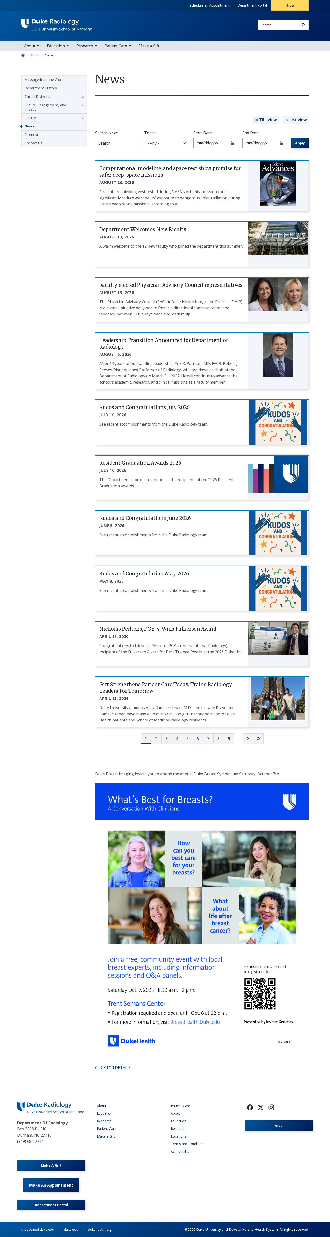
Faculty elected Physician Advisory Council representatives (170, 285)
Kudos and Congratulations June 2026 (145, 518)
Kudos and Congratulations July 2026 (144, 407)
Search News (107, 132)
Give (290, 5)
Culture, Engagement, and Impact (45, 107)
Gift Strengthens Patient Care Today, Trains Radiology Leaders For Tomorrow (165, 687)
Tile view (268, 119)
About (29, 46)
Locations (178, 1136)
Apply (300, 143)
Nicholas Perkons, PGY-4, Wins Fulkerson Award (157, 629)
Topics (150, 132)
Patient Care (116, 46)
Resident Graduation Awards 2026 (140, 463)
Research (84, 46)
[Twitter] (260, 1107)
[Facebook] (250, 1107)
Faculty (30, 117)
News (29, 126)
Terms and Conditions (188, 1143)
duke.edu (71, 1229)
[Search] (303, 25)
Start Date (202, 132)
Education (56, 46)
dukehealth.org (100, 1229)
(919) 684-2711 (30, 1141)
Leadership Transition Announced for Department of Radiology (163, 343)
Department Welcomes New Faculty (143, 229)
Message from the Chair (43, 79)
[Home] (56, 23)
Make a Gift (149, 46)
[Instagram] (271, 1107)
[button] (81, 96)
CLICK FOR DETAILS (113, 1067)
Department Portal (252, 5)
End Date (250, 132)
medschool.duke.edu (37, 1229)
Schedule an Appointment (209, 5)
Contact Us (33, 143)
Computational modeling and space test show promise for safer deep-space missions (170, 171)
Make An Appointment (51, 1185)
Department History (40, 88)
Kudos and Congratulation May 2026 (144, 574)
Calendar (31, 134)
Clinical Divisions (37, 96)
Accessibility (180, 1151)
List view (298, 119)
